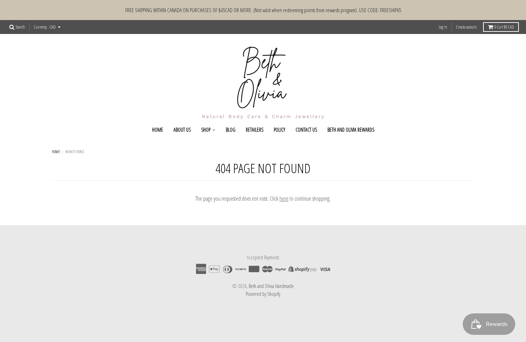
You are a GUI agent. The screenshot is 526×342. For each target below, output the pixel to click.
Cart (504, 27)
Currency (40, 27)
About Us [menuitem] (182, 129)
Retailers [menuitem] (254, 129)
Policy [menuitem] (279, 129)
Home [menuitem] (157, 129)
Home (56, 151)
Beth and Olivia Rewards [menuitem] (350, 129)
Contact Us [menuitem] (306, 129)
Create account (466, 27)
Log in (443, 27)
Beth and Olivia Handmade (271, 286)
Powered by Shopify (263, 293)
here (283, 198)
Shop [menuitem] (205, 129)
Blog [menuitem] (230, 129)
